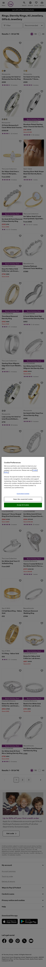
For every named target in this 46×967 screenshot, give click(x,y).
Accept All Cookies (23, 505)
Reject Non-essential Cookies (23, 499)
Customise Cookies (23, 493)
